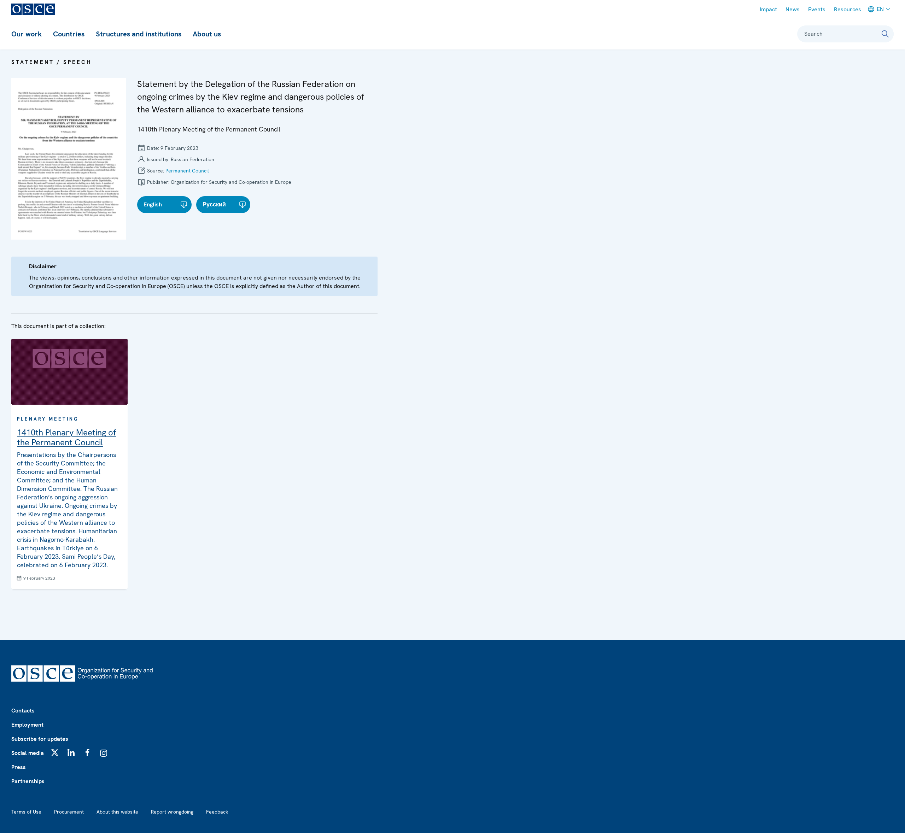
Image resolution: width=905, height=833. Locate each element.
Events (816, 9)
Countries (68, 34)
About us (207, 34)
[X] (54, 752)
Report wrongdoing (172, 812)
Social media (27, 753)
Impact (768, 9)
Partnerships (28, 781)
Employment (27, 724)
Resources (847, 9)
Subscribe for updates (39, 739)
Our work (26, 34)
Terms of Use (26, 812)
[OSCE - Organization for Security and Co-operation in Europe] (33, 9)
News (793, 9)
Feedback (217, 812)
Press (18, 767)
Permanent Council (187, 171)
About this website (117, 812)
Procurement (69, 812)
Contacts (23, 710)
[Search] (885, 33)
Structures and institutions (138, 34)
